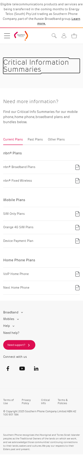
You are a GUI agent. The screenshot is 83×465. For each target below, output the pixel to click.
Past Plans (35, 139)
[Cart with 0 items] (75, 35)
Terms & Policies (62, 401)
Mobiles (9, 319)
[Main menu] (7, 36)
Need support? (16, 345)
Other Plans (56, 139)
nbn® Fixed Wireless (17, 181)
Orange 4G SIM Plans (18, 227)
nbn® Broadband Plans (19, 167)
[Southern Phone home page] (21, 36)
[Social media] (8, 368)
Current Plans (13, 139)
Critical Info (45, 401)
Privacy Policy (26, 401)
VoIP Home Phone (16, 274)
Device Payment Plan (18, 241)
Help (7, 326)
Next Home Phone (16, 288)
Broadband (11, 312)
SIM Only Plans (14, 214)
